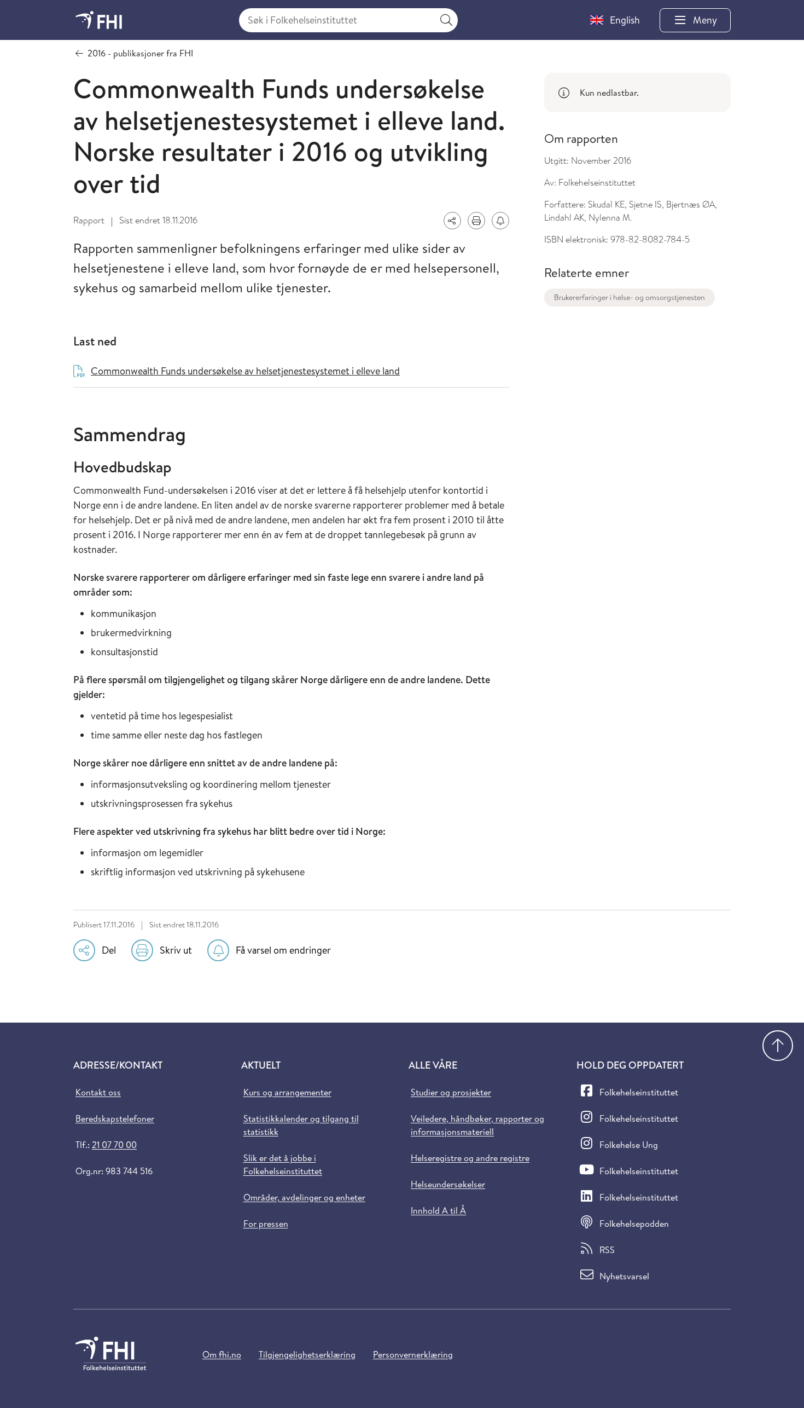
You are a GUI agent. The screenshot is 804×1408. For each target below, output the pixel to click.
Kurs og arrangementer (287, 1092)
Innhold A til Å (438, 1210)
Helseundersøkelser (448, 1184)
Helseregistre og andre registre (470, 1158)
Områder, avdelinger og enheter (304, 1197)
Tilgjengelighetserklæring (307, 1354)
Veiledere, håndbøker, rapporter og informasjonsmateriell (477, 1125)
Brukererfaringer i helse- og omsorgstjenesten (629, 297)
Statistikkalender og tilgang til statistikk (301, 1125)
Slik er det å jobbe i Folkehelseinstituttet (282, 1164)
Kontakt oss (98, 1092)
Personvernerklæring (413, 1354)
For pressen (265, 1223)
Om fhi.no (221, 1354)
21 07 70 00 (114, 1145)
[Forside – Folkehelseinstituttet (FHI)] (98, 20)
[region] (637, 92)
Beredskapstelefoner (114, 1118)
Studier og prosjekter (451, 1092)
